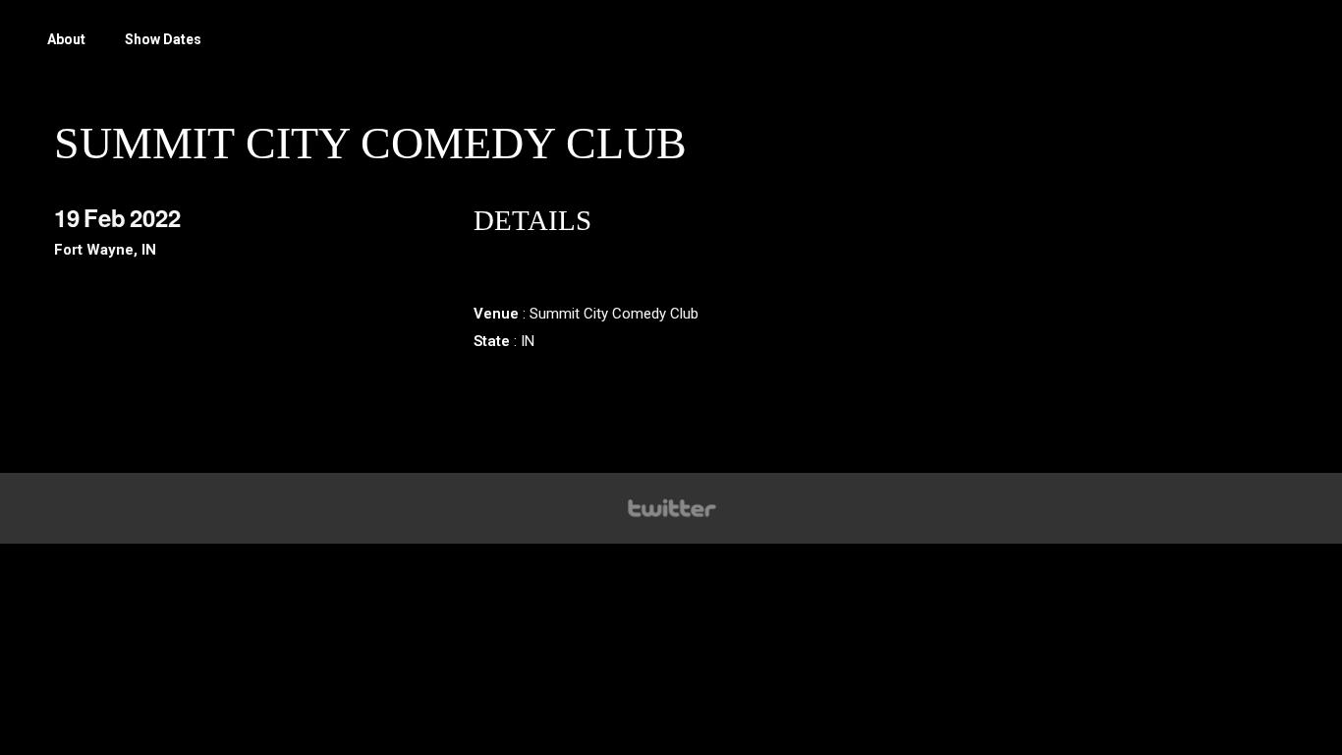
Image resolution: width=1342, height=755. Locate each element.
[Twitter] (671, 508)
